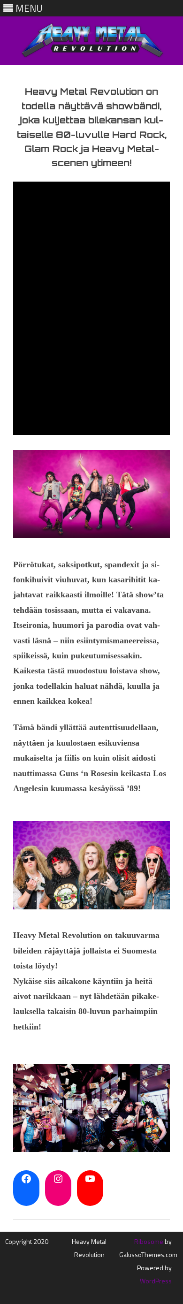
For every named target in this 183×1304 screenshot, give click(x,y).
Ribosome (148, 1241)
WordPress (156, 1281)
